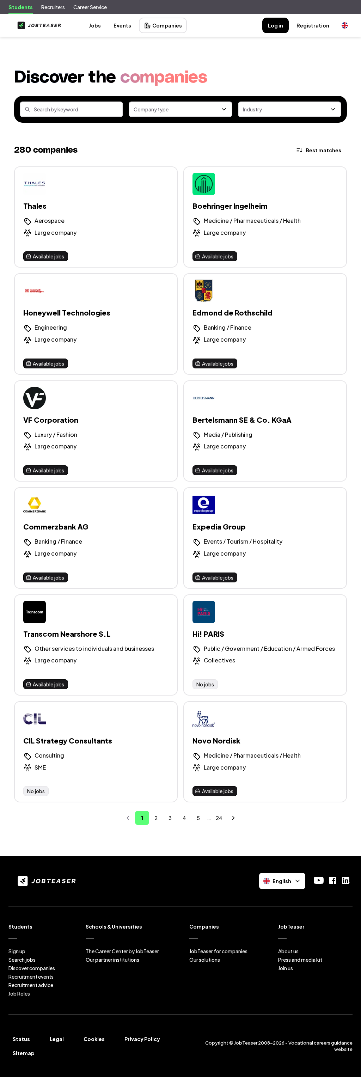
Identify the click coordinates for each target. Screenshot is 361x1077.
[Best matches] (319, 150)
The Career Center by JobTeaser (122, 951)
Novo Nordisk (216, 740)
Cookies (94, 1039)
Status (21, 1039)
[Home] (37, 25)
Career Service (90, 7)
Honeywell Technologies (66, 312)
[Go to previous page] (128, 818)
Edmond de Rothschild (232, 312)
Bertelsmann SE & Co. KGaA (242, 419)
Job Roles (19, 993)
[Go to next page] (233, 818)
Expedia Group (219, 526)
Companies (167, 25)
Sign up (16, 951)
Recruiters (53, 7)
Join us (285, 968)
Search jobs (22, 959)
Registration (312, 25)
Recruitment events (31, 976)
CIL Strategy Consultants (67, 740)
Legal (57, 1039)
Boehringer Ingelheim (230, 205)
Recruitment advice (30, 985)
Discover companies (31, 968)
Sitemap (24, 1053)
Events (122, 25)
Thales (35, 205)
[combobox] (180, 109)
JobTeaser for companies (218, 951)
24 (219, 818)
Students (20, 7)
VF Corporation (50, 419)
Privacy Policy (142, 1039)
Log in (275, 25)
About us (288, 951)
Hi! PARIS (208, 633)
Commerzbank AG (55, 526)
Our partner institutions (112, 959)
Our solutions (204, 959)
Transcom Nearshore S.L (66, 633)
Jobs (95, 25)
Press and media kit (300, 959)
